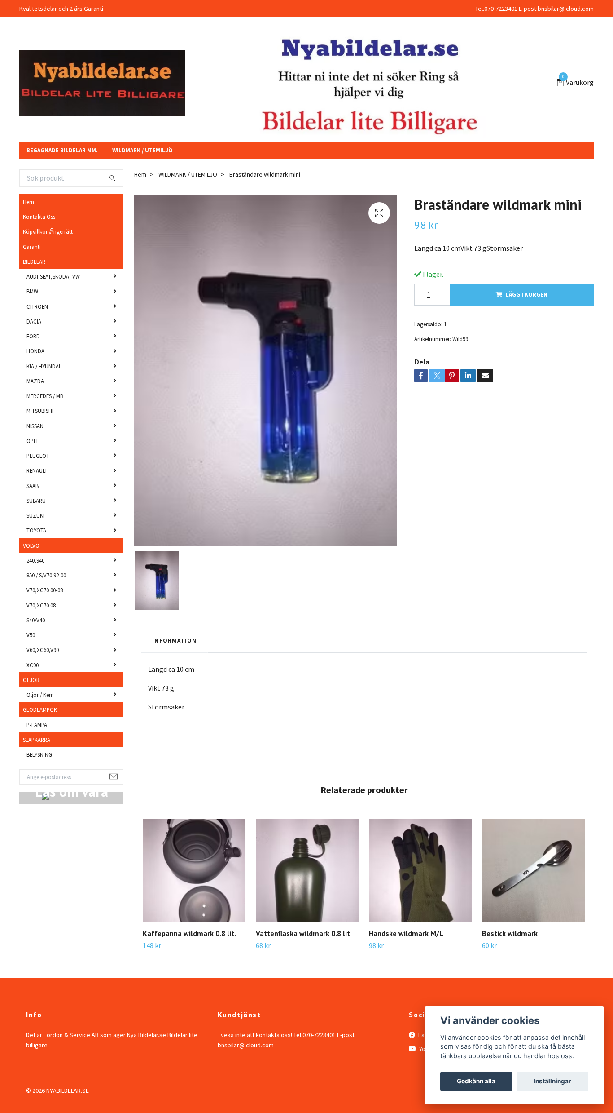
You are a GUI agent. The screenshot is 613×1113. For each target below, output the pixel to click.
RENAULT (37, 498)
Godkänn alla (476, 1081)
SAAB (32, 513)
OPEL (32, 468)
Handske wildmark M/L (406, 961)
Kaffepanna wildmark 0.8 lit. (189, 961)
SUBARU (36, 528)
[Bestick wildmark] (533, 898)
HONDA (35, 379)
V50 (30, 662)
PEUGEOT (37, 483)
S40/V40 (35, 648)
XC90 (32, 692)
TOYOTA (36, 558)
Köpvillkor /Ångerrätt (48, 259)
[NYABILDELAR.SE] (176, 91)
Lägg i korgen (526, 322)
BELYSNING (39, 782)
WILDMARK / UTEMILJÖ (142, 178)
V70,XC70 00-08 (44, 618)
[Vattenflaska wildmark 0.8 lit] (307, 898)
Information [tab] (174, 668)
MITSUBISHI (39, 439)
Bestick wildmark (510, 961)
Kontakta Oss (39, 244)
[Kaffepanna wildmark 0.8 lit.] (194, 898)
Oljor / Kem (40, 722)
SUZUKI (35, 543)
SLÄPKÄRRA (36, 767)
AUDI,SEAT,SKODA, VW (53, 304)
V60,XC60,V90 (42, 678)
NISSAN (35, 453)
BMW (32, 319)
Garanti (32, 274)
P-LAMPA (36, 752)
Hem (28, 229)
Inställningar (552, 1081)
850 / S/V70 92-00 (46, 603)
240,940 (35, 588)
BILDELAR (34, 289)
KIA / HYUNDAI (43, 394)
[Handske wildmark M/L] (420, 898)
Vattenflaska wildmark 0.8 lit (303, 961)
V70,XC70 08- (41, 633)
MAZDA (35, 408)
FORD (33, 364)
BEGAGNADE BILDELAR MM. (62, 178)
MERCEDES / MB (44, 423)
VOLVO (31, 573)
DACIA (33, 349)
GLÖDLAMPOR (40, 737)
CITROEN (37, 334)
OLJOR (31, 707)
